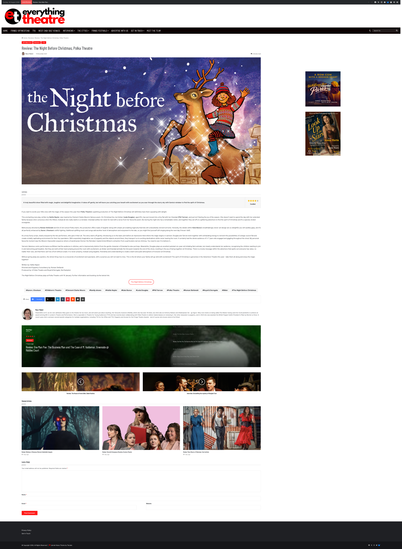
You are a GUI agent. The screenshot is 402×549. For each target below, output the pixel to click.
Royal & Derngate (211, 290)
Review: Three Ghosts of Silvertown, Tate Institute (196, 452)
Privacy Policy (26, 530)
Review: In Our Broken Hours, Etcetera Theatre (49, 347)
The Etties (82, 30)
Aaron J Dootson (34, 290)
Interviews (68, 30)
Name (24, 494)
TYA (33, 30)
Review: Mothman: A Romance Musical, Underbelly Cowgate (37, 452)
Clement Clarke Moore (76, 290)
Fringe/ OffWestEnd (20, 30)
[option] (141, 346)
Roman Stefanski (191, 290)
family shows (95, 290)
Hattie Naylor (111, 290)
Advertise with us (119, 30)
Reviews (31, 38)
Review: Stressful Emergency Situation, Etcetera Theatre (117, 452)
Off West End (27, 42)
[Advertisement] (322, 51)
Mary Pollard (29, 54)
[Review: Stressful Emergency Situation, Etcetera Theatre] (141, 428)
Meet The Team (154, 30)
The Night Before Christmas (141, 282)
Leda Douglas (142, 290)
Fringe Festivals (99, 30)
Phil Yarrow (158, 290)
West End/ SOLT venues (49, 30)
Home (5, 30)
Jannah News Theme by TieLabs (61, 545)
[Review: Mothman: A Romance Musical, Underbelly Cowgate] (60, 428)
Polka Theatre (173, 290)
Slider (225, 290)
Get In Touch (137, 30)
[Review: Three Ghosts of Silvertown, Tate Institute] (222, 428)
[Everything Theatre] (36, 16)
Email (24, 503)
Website (148, 503)
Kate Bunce (127, 290)
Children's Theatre (53, 290)
